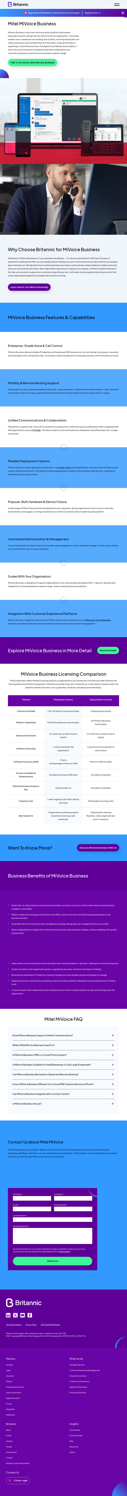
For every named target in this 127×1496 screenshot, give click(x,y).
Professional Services (15, 1387)
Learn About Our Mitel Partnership (29, 287)
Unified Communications (79, 1381)
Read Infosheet (108, 650)
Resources (73, 1446)
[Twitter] (8, 1315)
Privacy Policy (31, 1324)
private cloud (64, 467)
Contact (9, 1458)
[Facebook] (30, 1315)
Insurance (10, 1376)
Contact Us (12, 1472)
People (9, 1446)
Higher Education (13, 1398)
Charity (9, 1404)
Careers (9, 1441)
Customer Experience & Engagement (84, 1370)
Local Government (13, 1392)
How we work (11, 1452)
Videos (72, 1452)
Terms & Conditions (14, 1324)
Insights (74, 1423)
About (8, 1430)
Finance (9, 1381)
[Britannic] (24, 1302)
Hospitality (10, 1409)
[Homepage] (18, 4)
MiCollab (36, 430)
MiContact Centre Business (98, 620)
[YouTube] (22, 1315)
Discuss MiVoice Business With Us (98, 847)
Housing (9, 1365)
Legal (8, 1370)
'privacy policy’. (64, 1251)
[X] (15, 1315)
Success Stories (75, 1435)
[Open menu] (117, 4)
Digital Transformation (78, 1387)
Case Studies (74, 1430)
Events (9, 1435)
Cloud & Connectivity (78, 1376)
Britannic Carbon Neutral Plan (18, 1463)
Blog (71, 1441)
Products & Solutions (77, 1392)
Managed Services (77, 1365)
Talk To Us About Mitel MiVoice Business (32, 62)
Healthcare (10, 1415)
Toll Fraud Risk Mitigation (50, 1324)
